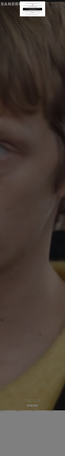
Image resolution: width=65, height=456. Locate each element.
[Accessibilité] (2, 320)
